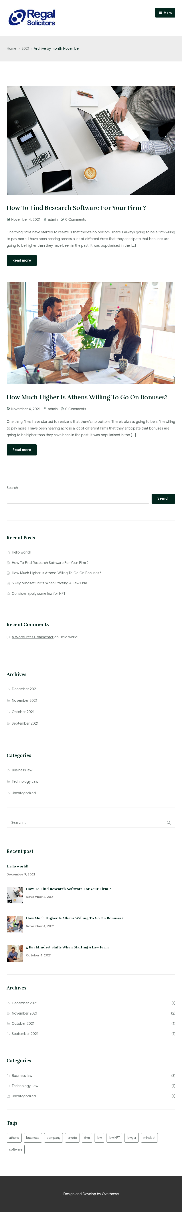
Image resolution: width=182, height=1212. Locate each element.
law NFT (114, 1138)
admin (53, 219)
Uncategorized (24, 793)
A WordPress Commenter (32, 637)
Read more (21, 260)
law (99, 1138)
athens (14, 1138)
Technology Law (25, 781)
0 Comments (75, 219)
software (15, 1149)
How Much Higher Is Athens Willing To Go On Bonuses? (56, 573)
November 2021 (24, 700)
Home (11, 48)
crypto (72, 1138)
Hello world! (21, 552)
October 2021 (23, 712)
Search (12, 488)
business (33, 1138)
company (53, 1138)
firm (87, 1138)
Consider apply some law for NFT (38, 593)
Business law (22, 770)
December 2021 (25, 689)
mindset (149, 1138)
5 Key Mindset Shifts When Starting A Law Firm (49, 583)
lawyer (131, 1138)
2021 (25, 48)
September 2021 (25, 723)
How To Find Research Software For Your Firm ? (50, 563)
